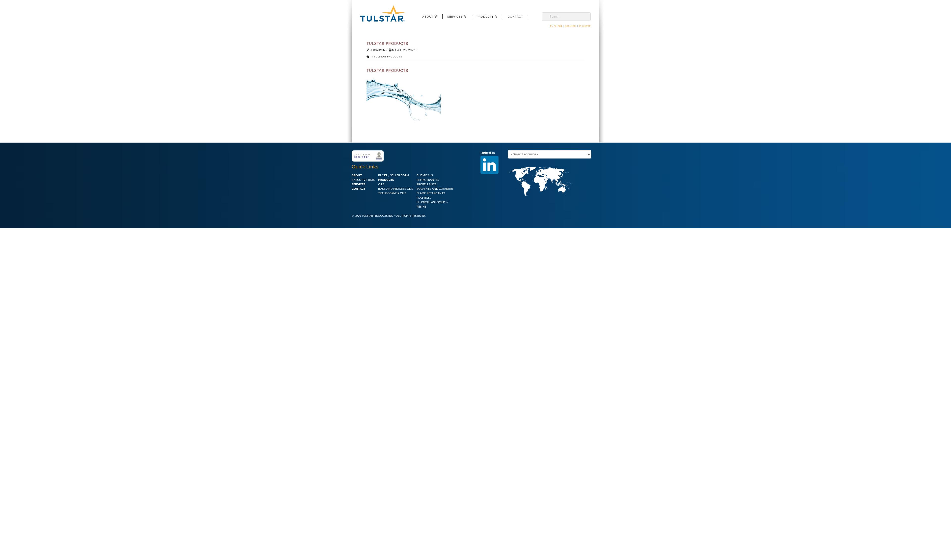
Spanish (570, 26)
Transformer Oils (392, 193)
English (556, 26)
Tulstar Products (385, 13)
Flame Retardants (431, 193)
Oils (381, 184)
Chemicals (425, 175)
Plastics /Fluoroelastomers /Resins (432, 202)
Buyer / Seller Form (393, 175)
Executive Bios (363, 180)
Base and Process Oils (395, 188)
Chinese (585, 26)
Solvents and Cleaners (435, 188)
